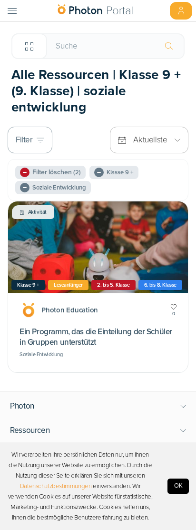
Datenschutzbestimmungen (56, 486)
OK (178, 486)
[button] (98, 406)
